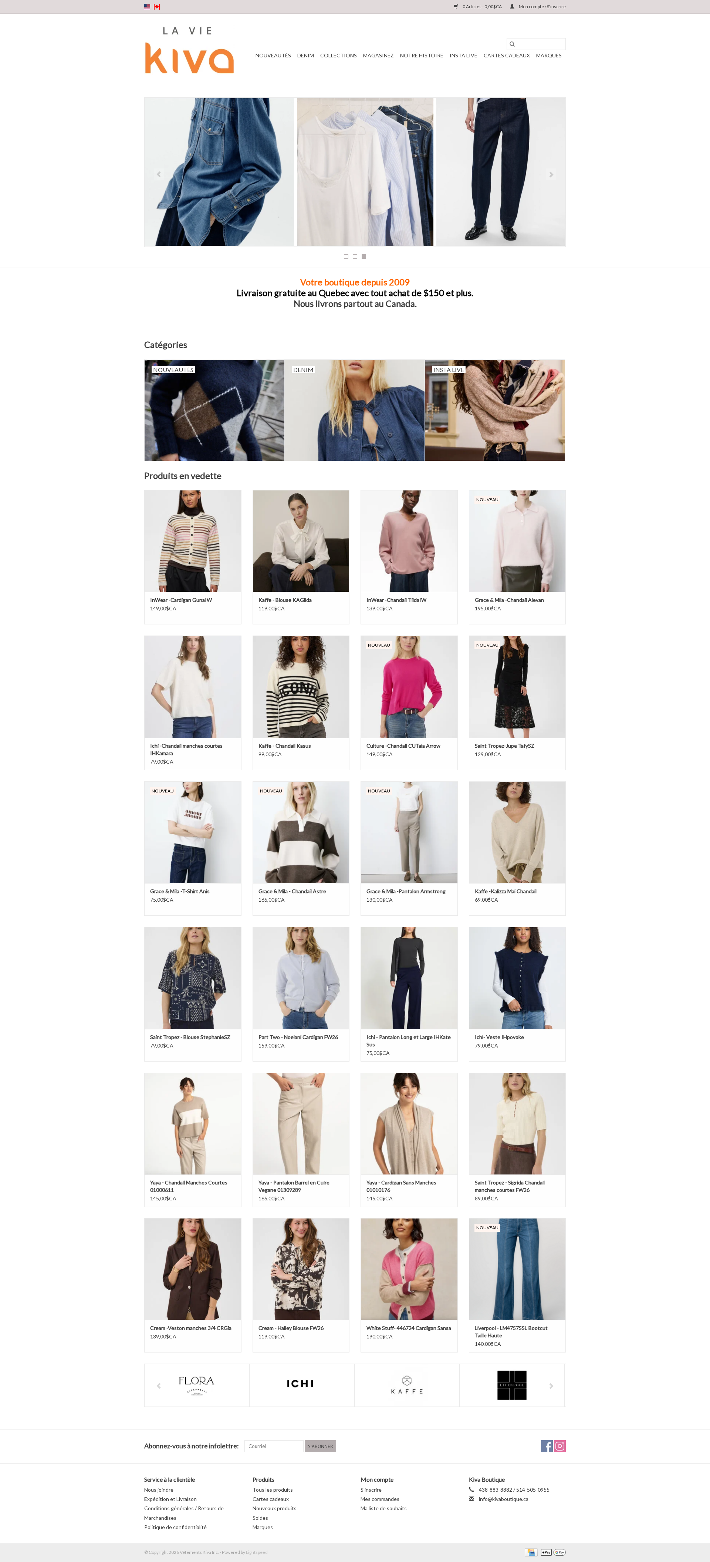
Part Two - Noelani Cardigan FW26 (298, 1037)
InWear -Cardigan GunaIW (181, 600)
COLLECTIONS (338, 55)
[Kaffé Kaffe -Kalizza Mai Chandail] (517, 832)
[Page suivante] (551, 174)
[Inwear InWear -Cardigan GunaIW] (192, 541)
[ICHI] (302, 1385)
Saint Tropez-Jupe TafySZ (504, 746)
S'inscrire (371, 1489)
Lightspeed (257, 1552)
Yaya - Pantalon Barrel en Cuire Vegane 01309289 (293, 1186)
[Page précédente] (159, 174)
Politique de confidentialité (175, 1527)
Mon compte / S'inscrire (542, 6)
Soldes (260, 1518)
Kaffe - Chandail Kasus (284, 746)
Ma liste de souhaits (384, 1508)
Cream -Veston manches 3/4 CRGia (190, 1328)
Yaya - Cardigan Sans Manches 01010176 (401, 1186)
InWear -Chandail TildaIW (396, 600)
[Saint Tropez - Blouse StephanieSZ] (192, 978)
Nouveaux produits (275, 1508)
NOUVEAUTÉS (273, 55)
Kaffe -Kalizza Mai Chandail (506, 891)
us (147, 7)
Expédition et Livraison (170, 1499)
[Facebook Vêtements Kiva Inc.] (547, 1446)
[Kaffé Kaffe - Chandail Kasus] (301, 686)
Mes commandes (380, 1499)
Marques (549, 55)
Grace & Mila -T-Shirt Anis (180, 891)
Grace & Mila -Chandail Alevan (509, 600)
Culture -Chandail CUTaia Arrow (403, 746)
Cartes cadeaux (507, 55)
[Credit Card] (530, 1552)
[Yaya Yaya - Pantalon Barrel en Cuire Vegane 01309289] (301, 1123)
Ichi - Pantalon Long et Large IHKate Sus (408, 1041)
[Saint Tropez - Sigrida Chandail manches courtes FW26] (517, 1123)
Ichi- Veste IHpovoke (499, 1037)
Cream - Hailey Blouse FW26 (291, 1328)
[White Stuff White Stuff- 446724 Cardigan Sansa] (409, 1269)
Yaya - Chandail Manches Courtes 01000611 (188, 1186)
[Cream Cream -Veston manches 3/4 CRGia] (192, 1269)
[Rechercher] (512, 44)
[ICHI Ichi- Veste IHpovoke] (517, 978)
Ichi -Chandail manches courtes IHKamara (186, 749)
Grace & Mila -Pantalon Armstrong (406, 891)
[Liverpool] (512, 1385)
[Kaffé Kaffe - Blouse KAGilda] (301, 541)
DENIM (305, 55)
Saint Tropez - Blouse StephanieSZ (190, 1037)
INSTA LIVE (463, 55)
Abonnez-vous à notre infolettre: (191, 1446)
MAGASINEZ (378, 55)
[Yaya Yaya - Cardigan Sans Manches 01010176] (409, 1123)
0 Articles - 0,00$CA (482, 6)
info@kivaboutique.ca (503, 1499)
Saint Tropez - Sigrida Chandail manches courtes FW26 (510, 1186)
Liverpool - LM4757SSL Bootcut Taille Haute (511, 1331)
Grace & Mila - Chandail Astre (292, 891)
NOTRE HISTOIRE (421, 55)
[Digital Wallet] (552, 1552)
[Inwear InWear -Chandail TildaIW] (409, 541)
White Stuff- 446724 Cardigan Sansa (408, 1328)
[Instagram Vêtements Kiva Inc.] (560, 1446)
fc (157, 7)
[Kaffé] (407, 1385)
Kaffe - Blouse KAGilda (285, 600)
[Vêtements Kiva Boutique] (189, 50)
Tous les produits (273, 1489)
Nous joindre (158, 1489)
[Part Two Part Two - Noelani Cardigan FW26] (301, 978)
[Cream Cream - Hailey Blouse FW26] (301, 1269)
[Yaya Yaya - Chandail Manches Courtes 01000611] (192, 1123)
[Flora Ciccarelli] (197, 1385)
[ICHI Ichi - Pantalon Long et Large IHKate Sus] (409, 978)
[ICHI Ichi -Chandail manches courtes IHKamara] (192, 686)
